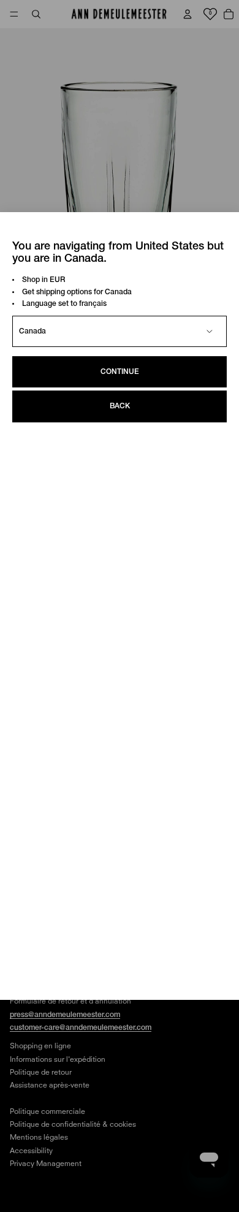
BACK (120, 406)
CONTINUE (120, 371)
